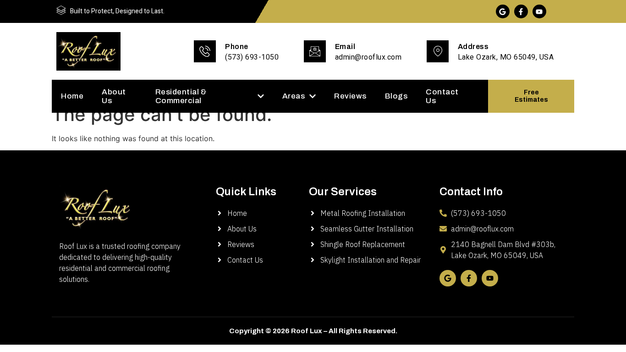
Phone (236, 46)
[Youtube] (539, 11)
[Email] (315, 51)
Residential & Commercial (181, 96)
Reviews (350, 96)
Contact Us (442, 96)
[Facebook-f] (521, 11)
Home (72, 96)
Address (473, 46)
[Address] (438, 51)
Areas (293, 96)
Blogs (396, 96)
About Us (114, 96)
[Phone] (205, 51)
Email (345, 46)
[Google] (503, 11)
